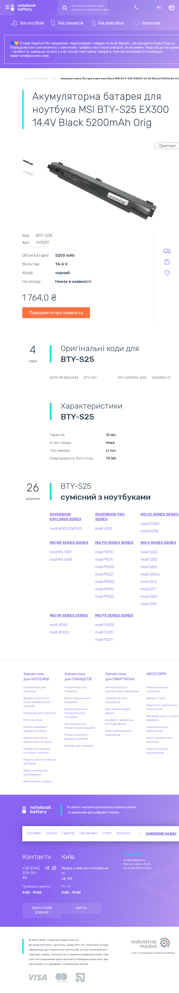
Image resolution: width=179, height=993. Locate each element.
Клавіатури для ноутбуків (39, 713)
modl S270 (149, 582)
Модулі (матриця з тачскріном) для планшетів (75, 713)
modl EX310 (149, 531)
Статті (107, 833)
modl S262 (149, 567)
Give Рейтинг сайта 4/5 (137, 854)
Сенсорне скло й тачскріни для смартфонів (121, 689)
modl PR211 (103, 559)
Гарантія (68, 833)
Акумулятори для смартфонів (116, 700)
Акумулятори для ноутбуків (34, 689)
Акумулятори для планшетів (75, 689)
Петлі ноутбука (32, 719)
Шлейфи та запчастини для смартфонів (119, 721)
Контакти (123, 833)
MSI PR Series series (114, 543)
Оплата (51, 833)
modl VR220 (59, 632)
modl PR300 (104, 582)
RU (159, 7)
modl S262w (150, 574)
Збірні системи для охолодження (35, 772)
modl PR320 (104, 596)
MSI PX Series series (114, 615)
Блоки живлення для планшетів (77, 700)
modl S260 (149, 552)
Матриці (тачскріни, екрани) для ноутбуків (37, 739)
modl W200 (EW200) (65, 528)
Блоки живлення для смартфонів (118, 732)
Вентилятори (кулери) (37, 781)
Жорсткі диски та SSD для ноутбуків (39, 761)
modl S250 (149, 559)
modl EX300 (150, 524)
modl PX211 (103, 640)
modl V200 (103, 528)
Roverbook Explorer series (65, 516)
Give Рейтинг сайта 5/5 (141, 854)
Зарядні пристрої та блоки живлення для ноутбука (36, 702)
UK (151, 7)
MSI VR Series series (69, 615)
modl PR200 (104, 567)
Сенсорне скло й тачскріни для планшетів (79, 725)
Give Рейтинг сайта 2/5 (129, 854)
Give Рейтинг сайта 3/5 (133, 854)
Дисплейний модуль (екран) (118, 711)
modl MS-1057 (61, 552)
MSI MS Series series (69, 543)
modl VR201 (59, 625)
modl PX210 (104, 632)
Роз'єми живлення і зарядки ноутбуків (35, 728)
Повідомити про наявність (56, 312)
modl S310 (149, 604)
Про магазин (88, 833)
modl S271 (148, 589)
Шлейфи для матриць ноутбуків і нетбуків (36, 750)
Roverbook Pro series (109, 516)
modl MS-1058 (61, 559)
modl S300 (149, 596)
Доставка (34, 833)
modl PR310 (104, 589)
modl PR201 (104, 574)
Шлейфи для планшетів (79, 745)
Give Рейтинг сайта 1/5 (125, 854)
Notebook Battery (36, 810)
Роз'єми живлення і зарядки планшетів (76, 736)
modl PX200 (104, 625)
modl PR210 (104, 552)
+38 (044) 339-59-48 (31, 873)
